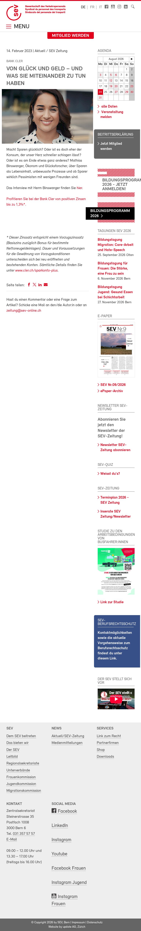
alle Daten (108, 106)
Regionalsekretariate (22, 763)
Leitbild (12, 757)
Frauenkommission (21, 777)
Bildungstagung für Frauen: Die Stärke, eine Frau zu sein (113, 269)
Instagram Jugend (69, 882)
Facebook (67, 811)
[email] (46, 285)
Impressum (78, 922)
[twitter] (34, 285)
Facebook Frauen (69, 868)
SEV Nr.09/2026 (113, 385)
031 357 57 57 (24, 834)
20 (116, 86)
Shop (101, 750)
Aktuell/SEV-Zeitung (68, 736)
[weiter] (131, 59)
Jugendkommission (21, 784)
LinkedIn (60, 825)
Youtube (59, 854)
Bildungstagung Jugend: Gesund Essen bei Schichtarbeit (115, 292)
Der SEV (12, 750)
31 (100, 98)
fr (92, 7)
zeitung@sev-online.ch (23, 311)
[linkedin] (40, 285)
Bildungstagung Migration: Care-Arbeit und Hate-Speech (115, 245)
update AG (69, 927)
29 (126, 92)
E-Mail (11, 839)
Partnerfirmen (108, 743)
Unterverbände (18, 770)
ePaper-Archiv (111, 391)
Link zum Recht (109, 736)
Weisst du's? (110, 474)
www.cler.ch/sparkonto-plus (36, 270)
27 (116, 92)
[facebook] (29, 285)
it (100, 7)
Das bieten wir (17, 743)
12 (110, 81)
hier (79, 188)
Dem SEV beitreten (21, 736)
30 (131, 92)
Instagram (61, 840)
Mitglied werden (70, 36)
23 (131, 86)
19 (110, 86)
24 (100, 92)
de (83, 7)
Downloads (105, 757)
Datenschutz (94, 922)
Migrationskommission (23, 791)
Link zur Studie (112, 602)
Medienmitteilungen (67, 743)
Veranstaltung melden (111, 114)
